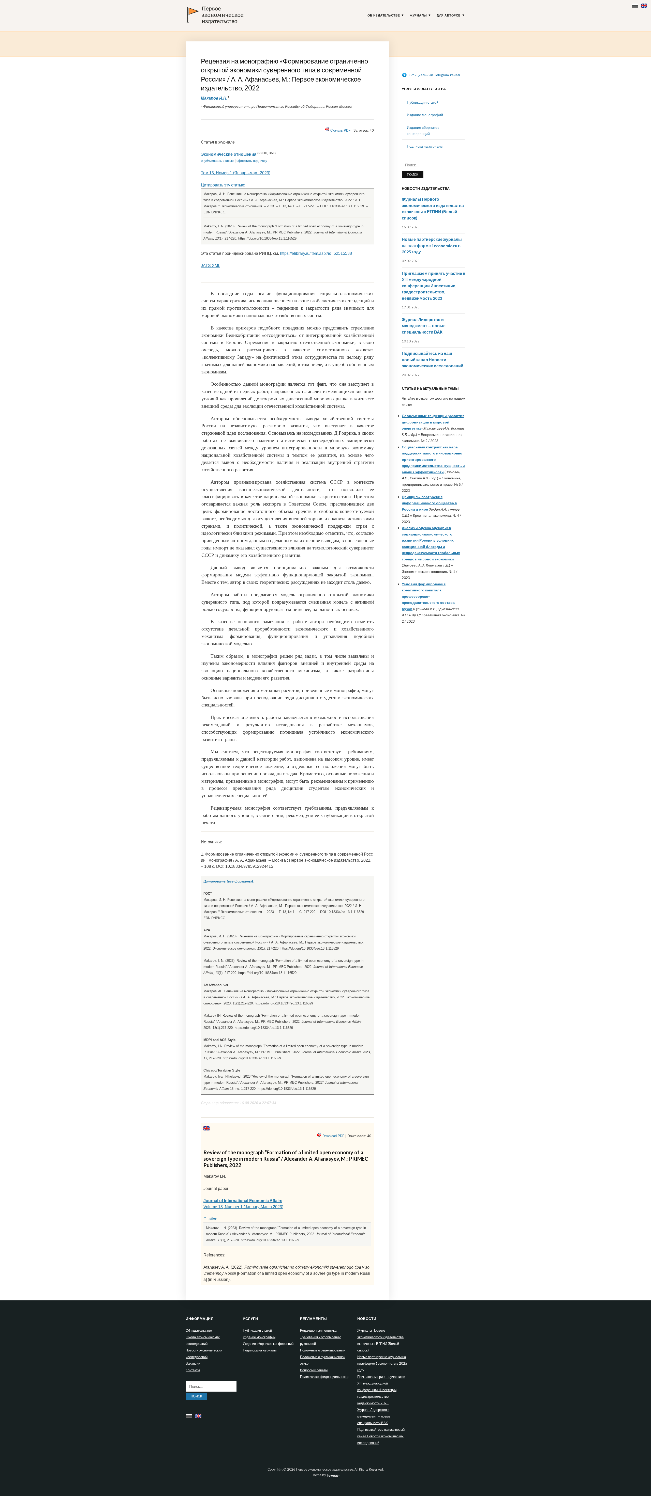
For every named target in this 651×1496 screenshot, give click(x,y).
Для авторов (449, 15)
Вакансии (193, 1363)
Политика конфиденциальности (324, 1377)
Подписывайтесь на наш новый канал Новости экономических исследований (432, 359)
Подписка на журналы (425, 146)
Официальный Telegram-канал (434, 75)
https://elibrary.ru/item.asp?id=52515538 (316, 253)
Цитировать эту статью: (223, 185)
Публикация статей (422, 102)
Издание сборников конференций (268, 1344)
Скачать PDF (340, 130)
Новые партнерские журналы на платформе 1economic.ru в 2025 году (432, 245)
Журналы (418, 15)
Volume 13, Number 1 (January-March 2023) (243, 1207)
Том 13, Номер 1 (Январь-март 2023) (235, 173)
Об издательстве (383, 15)
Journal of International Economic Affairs (242, 1201)
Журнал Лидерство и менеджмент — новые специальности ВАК (424, 325)
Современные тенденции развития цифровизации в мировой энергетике (433, 422)
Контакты (193, 1370)
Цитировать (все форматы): (228, 881)
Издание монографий (425, 115)
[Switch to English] (644, 4)
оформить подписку (251, 161)
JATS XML (210, 265)
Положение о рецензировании (322, 1350)
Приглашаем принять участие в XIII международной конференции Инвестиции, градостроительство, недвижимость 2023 (433, 286)
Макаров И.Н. (214, 98)
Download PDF (333, 1136)
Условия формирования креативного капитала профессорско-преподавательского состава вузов (428, 596)
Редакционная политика (318, 1330)
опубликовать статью (217, 161)
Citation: (210, 1219)
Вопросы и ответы (314, 1370)
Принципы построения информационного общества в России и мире (429, 503)
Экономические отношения (228, 154)
